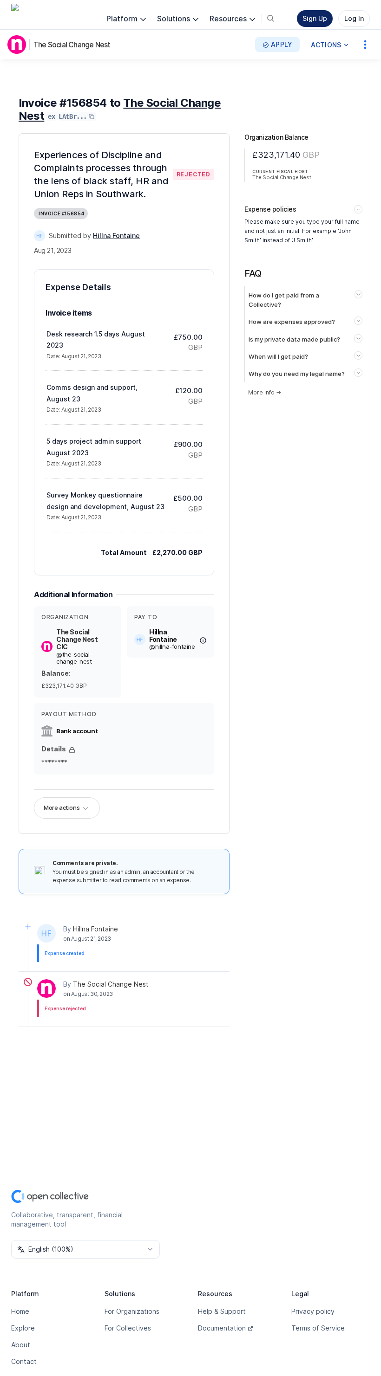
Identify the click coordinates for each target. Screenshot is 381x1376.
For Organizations (132, 1311)
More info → (264, 392)
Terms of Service (318, 1328)
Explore (23, 1328)
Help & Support (222, 1311)
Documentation (222, 1328)
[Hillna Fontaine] (39, 235)
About (20, 1345)
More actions (61, 807)
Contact (24, 1361)
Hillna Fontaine (95, 929)
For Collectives (128, 1328)
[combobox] (85, 1249)
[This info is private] (72, 750)
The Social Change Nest (71, 44)
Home (20, 1311)
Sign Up (314, 18)
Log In (354, 18)
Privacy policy (313, 1311)
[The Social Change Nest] (18, 44)
